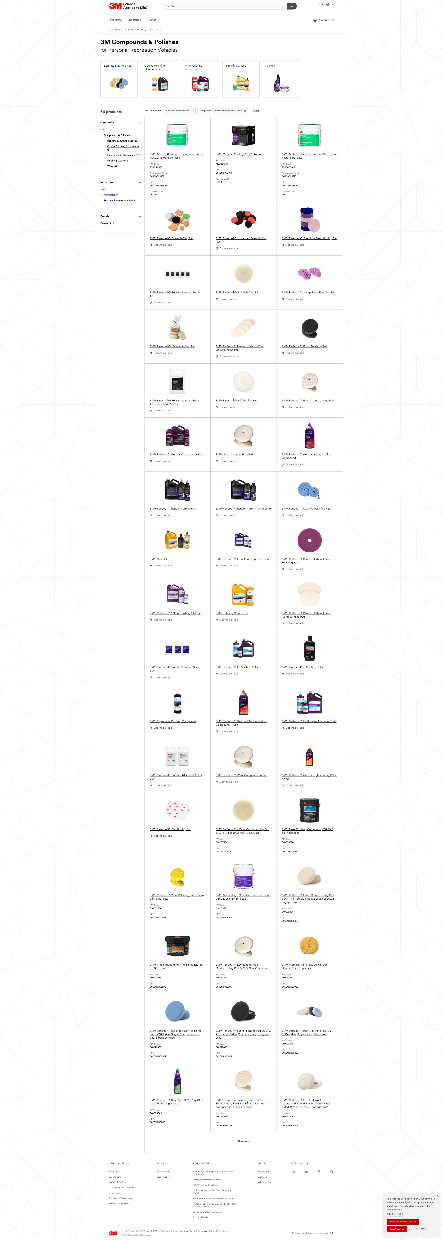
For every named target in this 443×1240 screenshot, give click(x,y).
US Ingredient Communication (207, 1212)
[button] (419, 1229)
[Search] (292, 6)
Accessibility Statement (171, 1231)
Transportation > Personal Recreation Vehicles (220, 111)
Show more (244, 1141)
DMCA (155, 1231)
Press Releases (163, 1177)
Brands (152, 20)
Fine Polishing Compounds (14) (124, 155)
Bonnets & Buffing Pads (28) (122, 141)
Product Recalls (200, 1217)
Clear (256, 111)
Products (115, 20)
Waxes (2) (112, 166)
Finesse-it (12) (107, 223)
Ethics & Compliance (119, 1204)
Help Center (264, 1171)
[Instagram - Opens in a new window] (331, 1171)
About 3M (114, 1171)
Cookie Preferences (218, 1231)
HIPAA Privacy (143, 1231)
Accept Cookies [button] (397, 1229)
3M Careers (115, 1177)
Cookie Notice (395, 1214)
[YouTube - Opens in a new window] (306, 1171)
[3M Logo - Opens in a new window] (129, 6)
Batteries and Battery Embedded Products (213, 1198)
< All (102, 129)
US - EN (322, 5)
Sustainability (115, 1193)
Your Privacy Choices (193, 1231)
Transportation (177, 111)
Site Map (262, 1177)
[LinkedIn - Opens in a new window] (293, 1171)
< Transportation (109, 195)
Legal (124, 1231)
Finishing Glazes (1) (117, 161)
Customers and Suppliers (121, 1188)
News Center (162, 1171)
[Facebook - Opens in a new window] (319, 1171)
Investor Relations (117, 1182)
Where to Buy (264, 1182)
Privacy (132, 1231)
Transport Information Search (207, 1180)
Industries (134, 20)
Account (324, 20)
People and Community (120, 1198)
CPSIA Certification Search (206, 1185)
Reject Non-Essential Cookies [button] (403, 1222)
